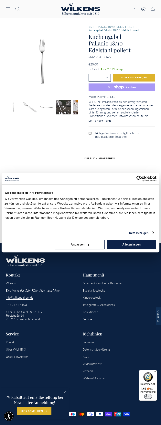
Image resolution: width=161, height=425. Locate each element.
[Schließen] (65, 392)
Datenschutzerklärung (96, 349)
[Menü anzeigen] (8, 9)
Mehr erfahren (100, 121)
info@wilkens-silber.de (19, 297)
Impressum (89, 342)
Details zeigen (138, 233)
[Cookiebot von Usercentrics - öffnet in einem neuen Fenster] (139, 178)
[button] (17, 9)
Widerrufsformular (94, 378)
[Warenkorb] (152, 9)
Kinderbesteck (92, 297)
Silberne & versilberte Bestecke (102, 283)
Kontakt (11, 342)
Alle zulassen (131, 244)
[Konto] (143, 9)
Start (91, 27)
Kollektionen (90, 312)
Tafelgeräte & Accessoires (99, 304)
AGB (86, 356)
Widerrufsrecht (92, 364)
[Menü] (154, 372)
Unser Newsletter (17, 356)
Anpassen (77, 244)
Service (87, 319)
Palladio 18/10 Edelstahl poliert (116, 27)
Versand (88, 371)
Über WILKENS (16, 349)
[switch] (148, 396)
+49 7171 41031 (17, 304)
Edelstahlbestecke (94, 290)
